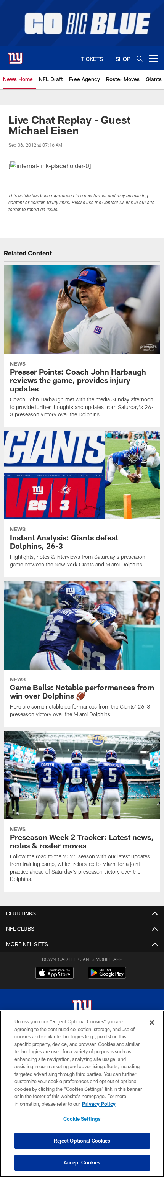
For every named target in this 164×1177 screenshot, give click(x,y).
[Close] (151, 1022)
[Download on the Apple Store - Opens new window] (54, 973)
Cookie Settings (82, 1119)
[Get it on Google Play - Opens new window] (107, 976)
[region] (82, 1093)
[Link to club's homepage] (15, 55)
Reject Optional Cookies (82, 1141)
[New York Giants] (82, 1008)
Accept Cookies (82, 1162)
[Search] (140, 58)
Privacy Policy (99, 1104)
